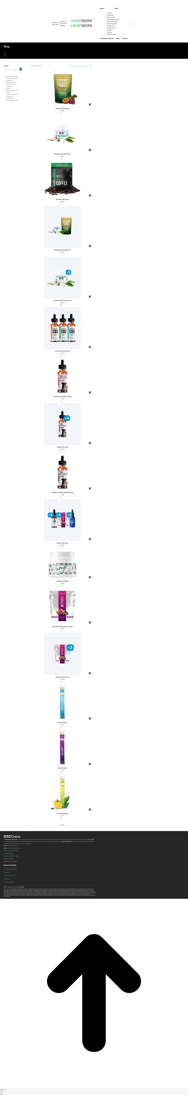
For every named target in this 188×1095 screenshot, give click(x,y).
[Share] (2, 1089)
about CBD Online (23, 843)
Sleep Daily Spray (62, 768)
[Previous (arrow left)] (0, 1092)
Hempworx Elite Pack (62, 543)
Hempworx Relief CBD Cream (62, 154)
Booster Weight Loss (9, 875)
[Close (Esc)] (0, 1089)
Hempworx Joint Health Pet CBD (62, 396)
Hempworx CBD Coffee (62, 199)
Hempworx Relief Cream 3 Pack (62, 300)
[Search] (20, 69)
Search (6, 66)
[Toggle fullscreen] (3, 1089)
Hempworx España (9, 882)
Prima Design (21, 887)
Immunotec (77, 841)
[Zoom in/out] (5, 1089)
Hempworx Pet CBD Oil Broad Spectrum (62, 492)
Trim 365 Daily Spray (62, 813)
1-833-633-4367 (52, 1)
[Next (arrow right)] (2, 1092)
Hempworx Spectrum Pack (62, 351)
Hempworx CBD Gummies (62, 108)
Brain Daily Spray (62, 722)
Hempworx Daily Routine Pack (62, 250)
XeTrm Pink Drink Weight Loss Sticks (62, 626)
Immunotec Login (8, 853)
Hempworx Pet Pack (62, 447)
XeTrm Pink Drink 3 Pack (62, 677)
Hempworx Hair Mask (62, 581)
